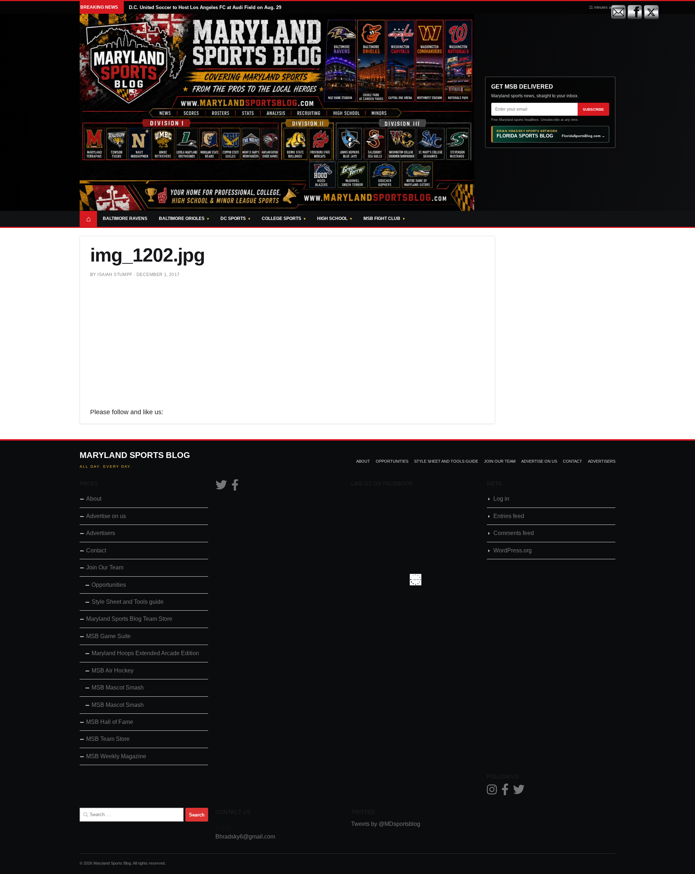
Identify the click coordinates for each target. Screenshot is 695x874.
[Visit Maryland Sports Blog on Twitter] (221, 487)
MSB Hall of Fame (109, 722)
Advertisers (601, 461)
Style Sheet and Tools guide (446, 461)
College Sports (281, 218)
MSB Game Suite (108, 636)
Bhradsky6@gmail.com (245, 836)
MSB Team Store (108, 739)
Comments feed (513, 533)
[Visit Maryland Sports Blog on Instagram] (492, 792)
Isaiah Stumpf (114, 274)
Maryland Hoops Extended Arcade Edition (145, 653)
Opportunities (392, 461)
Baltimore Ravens (125, 218)
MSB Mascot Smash (118, 687)
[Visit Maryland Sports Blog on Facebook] (235, 487)
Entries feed (508, 516)
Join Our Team (499, 461)
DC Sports (233, 218)
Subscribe (593, 109)
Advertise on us (539, 461)
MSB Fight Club (381, 218)
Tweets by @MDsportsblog (385, 824)
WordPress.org (512, 550)
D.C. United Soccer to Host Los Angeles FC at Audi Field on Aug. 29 (205, 7)
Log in (501, 499)
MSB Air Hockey (113, 670)
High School (332, 218)
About (363, 461)
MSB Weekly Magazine (116, 756)
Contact (572, 461)
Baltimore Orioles (182, 218)
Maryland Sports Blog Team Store (129, 619)
